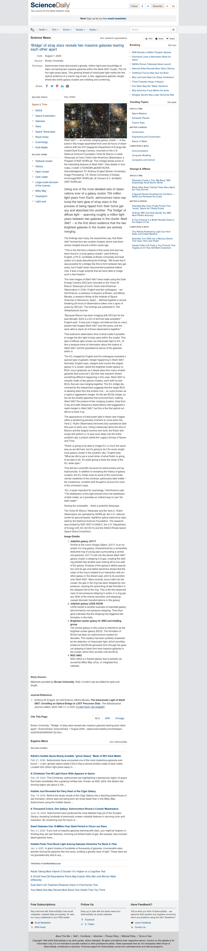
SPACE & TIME (136, 108)
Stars (38, 126)
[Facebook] (47, 86)
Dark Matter (41, 147)
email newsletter (117, 18)
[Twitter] (52, 86)
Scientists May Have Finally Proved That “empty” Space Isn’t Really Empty (151, 207)
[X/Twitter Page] (148, 6)
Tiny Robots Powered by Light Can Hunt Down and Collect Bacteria (151, 232)
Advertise (97, 936)
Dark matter (41, 177)
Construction (138, 131)
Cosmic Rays (138, 122)
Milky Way (40, 190)
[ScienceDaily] (50, 5)
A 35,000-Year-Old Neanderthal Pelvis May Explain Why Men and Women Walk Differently (73, 878)
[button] (149, 38)
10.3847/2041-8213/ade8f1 (90, 707)
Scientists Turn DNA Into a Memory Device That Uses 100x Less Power (152, 239)
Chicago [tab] (119, 718)
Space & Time (39, 104)
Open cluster (42, 171)
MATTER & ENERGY (138, 127)
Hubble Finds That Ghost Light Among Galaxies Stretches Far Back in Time (74, 844)
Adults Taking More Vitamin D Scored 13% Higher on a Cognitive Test (68, 871)
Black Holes (41, 137)
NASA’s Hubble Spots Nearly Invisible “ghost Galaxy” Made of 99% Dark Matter (76, 756)
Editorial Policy (129, 936)
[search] (173, 29)
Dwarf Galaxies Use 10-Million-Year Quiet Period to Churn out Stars (69, 826)
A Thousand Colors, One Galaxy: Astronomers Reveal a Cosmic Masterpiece (75, 808)
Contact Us (140, 927)
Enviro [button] (66, 29)
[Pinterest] (57, 86)
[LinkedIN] (62, 86)
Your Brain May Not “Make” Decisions (150, 85)
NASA (38, 110)
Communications (140, 150)
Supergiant (41, 196)
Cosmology (41, 142)
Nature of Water (139, 141)
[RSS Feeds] (167, 6)
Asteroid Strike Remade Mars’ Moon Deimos (153, 68)
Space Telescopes (45, 131)
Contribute (85, 936)
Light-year (40, 201)
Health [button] (42, 29)
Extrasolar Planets (140, 117)
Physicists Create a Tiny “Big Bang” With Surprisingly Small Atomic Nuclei (151, 181)
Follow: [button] (134, 6)
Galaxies (40, 121)
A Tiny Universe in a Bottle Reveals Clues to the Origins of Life (153, 220)
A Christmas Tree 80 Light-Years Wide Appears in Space (63, 773)
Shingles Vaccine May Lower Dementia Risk (153, 94)
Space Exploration (45, 115)
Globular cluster (43, 161)
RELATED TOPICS (39, 97)
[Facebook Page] (142, 6)
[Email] (67, 86)
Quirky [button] (93, 29)
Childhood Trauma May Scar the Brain (150, 72)
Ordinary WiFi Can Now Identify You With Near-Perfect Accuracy (151, 214)
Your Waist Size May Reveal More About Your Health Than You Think (68, 890)
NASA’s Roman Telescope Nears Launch (151, 64)
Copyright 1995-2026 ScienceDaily (49, 940)
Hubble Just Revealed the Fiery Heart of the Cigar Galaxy (63, 791)
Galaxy (39, 166)
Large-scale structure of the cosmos (46, 183)
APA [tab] (107, 718)
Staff (75, 936)
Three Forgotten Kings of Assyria (148, 81)
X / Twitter (89, 924)
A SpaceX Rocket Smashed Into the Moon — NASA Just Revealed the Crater (153, 195)
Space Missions (139, 113)
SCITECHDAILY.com (52, 863)
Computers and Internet (143, 159)
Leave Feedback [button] (143, 922)
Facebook (89, 919)
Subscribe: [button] (158, 6)
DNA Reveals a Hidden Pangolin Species (151, 52)
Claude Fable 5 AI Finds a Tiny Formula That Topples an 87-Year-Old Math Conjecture (153, 246)
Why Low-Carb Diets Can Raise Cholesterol (153, 77)
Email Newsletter (43, 922)
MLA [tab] (97, 718)
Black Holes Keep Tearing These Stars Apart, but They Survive (153, 188)
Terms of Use (145, 936)
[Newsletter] (173, 6)
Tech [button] (54, 29)
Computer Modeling (141, 155)
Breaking (135, 45)
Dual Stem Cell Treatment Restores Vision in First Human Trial (64, 885)
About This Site (63, 936)
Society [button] (79, 29)
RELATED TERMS (39, 154)
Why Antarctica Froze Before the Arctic (150, 90)
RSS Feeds (40, 927)
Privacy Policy (112, 936)
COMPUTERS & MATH (139, 146)
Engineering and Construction (146, 136)
